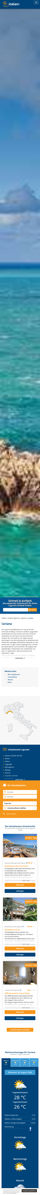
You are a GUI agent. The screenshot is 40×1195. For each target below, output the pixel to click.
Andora (7, 761)
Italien (4, 618)
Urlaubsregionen (13, 618)
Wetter (10, 680)
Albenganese (9, 767)
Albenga (8, 770)
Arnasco (8, 773)
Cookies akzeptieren (29, 1191)
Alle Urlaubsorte (14, 674)
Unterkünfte (12, 677)
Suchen (33, 609)
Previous (6, 846)
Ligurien (23, 618)
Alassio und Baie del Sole (13, 756)
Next (34, 846)
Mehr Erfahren (14, 1193)
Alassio (7, 758)
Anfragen (20, 891)
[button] (20, 803)
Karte (10, 682)
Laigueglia (8, 764)
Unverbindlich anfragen (20, 1030)
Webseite (20, 885)
